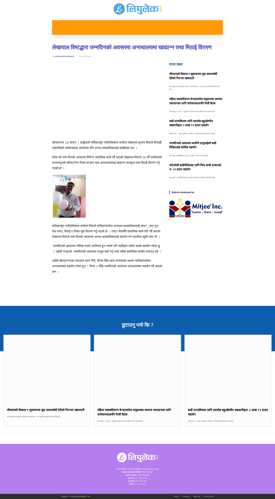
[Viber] (92, 133)
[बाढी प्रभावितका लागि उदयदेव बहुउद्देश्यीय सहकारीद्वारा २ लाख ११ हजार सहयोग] (228, 369)
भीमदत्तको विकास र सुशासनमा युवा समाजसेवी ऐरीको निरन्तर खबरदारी (45, 410)
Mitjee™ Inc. (85, 496)
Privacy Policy (208, 496)
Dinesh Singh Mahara (64, 56)
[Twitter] (79, 133)
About (176, 496)
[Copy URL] (99, 133)
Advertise (197, 496)
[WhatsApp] (85, 133)
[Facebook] (72, 133)
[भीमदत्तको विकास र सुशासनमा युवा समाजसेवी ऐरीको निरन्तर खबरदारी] (47, 369)
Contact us (186, 496)
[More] (105, 133)
